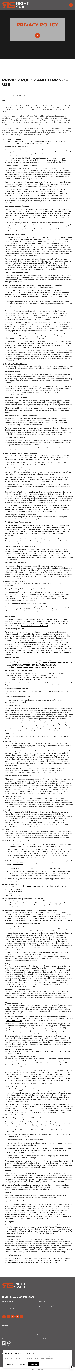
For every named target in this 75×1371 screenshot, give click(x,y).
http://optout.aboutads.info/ (18, 678)
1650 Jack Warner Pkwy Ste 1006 (49, 1305)
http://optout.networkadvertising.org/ (23, 680)
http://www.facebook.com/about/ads (30, 665)
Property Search (44, 1332)
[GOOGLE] (21, 1316)
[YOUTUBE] (17, 1316)
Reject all (10, 1364)
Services (41, 1328)
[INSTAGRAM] (8, 1316)
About (40, 1334)
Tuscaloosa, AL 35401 (45, 1307)
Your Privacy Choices (37, 1369)
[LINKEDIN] (13, 1316)
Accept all (34, 1364)
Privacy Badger (33, 652)
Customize (22, 1364)
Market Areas (43, 1330)
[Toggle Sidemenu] (71, 5)
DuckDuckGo (46, 652)
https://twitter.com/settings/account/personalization (30, 667)
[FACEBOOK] (4, 1316)
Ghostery (57, 652)
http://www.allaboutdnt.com (34, 625)
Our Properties (44, 1326)
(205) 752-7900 (6, 1305)
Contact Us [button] (62, 1326)
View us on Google (8, 1309)
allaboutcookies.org (27, 642)
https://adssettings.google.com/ (57, 663)
